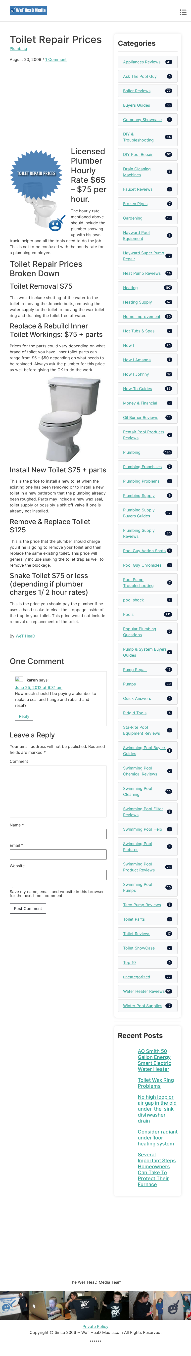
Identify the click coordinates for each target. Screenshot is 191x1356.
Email (16, 845)
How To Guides (137, 388)
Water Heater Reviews (144, 991)
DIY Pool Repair (138, 154)
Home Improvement (141, 316)
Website (17, 866)
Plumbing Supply (139, 495)
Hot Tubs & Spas (138, 330)
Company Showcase (142, 119)
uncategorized (136, 976)
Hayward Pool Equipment (136, 235)
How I (128, 345)
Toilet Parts (134, 919)
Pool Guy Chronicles (142, 565)
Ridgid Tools (134, 712)
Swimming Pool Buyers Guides (144, 750)
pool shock (133, 599)
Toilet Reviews (136, 933)
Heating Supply (137, 302)
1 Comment (56, 59)
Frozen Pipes (135, 203)
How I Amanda (137, 359)
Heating (130, 287)
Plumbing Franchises (142, 466)
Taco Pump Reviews (142, 904)
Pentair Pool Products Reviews (143, 434)
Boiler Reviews (136, 90)
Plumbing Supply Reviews (139, 533)
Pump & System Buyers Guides (145, 652)
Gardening (133, 218)
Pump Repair (135, 669)
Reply (24, 716)
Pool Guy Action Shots (144, 550)
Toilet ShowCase (139, 948)
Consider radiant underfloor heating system (158, 1138)
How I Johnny (136, 374)
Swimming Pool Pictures (137, 846)
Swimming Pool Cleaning (137, 791)
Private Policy (95, 1326)
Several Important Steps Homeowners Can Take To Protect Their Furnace (157, 1169)
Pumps (129, 683)
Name (17, 825)
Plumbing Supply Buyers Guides (139, 512)
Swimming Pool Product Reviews (139, 866)
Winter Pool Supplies (142, 1005)
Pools (128, 614)
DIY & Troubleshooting (138, 137)
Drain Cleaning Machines (137, 171)
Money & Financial (140, 403)
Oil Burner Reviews (140, 417)
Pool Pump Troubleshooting (138, 582)
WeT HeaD (25, 635)
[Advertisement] (58, 102)
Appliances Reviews (141, 61)
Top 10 (129, 962)
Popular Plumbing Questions (139, 631)
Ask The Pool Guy (140, 76)
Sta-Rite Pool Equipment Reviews (141, 730)
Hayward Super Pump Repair (143, 255)
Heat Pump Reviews (142, 273)
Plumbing (18, 48)
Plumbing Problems (141, 481)
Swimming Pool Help (142, 829)
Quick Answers (137, 698)
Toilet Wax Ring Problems (156, 1083)
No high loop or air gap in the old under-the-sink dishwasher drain (157, 1109)
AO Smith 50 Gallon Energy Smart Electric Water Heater (154, 1060)
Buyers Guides (136, 105)
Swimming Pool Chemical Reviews (140, 771)
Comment (19, 761)
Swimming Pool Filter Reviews (143, 811)
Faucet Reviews (137, 189)
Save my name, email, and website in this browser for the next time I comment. (57, 894)
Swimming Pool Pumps (137, 887)
